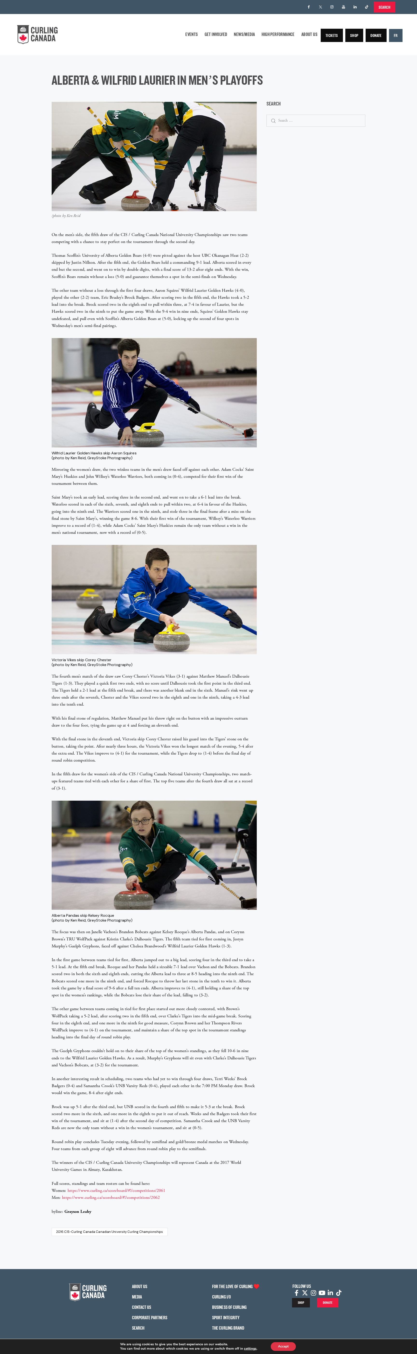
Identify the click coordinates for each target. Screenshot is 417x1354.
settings (250, 1349)
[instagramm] (332, 7)
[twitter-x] (320, 7)
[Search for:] (315, 120)
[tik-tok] (366, 7)
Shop (354, 35)
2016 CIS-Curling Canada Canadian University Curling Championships (109, 1232)
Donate (376, 35)
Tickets (332, 35)
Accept (283, 1346)
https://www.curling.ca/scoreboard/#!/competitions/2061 (116, 1190)
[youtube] (343, 7)
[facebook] (308, 7)
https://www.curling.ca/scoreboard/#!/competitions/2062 (111, 1197)
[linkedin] (355, 7)
